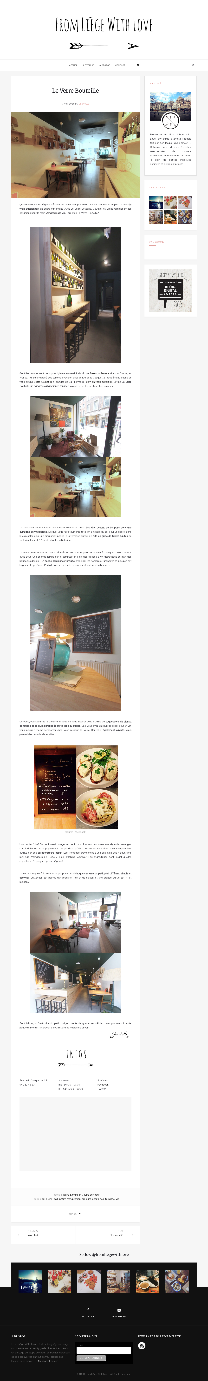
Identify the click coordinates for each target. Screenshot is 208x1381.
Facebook (102, 1084)
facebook (80, 831)
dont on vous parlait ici (99, 381)
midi (56, 1198)
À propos (104, 65)
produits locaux (90, 1198)
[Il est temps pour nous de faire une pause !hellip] (156, 202)
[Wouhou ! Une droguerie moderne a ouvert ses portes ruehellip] (156, 217)
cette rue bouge (43, 381)
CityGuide (88, 65)
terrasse (110, 1198)
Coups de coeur (90, 1194)
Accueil (73, 65)
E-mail (80, 1345)
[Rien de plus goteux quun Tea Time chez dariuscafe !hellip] (170, 217)
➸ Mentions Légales (46, 1361)
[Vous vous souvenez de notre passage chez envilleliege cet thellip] (185, 202)
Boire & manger (72, 1194)
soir (102, 1198)
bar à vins (47, 1198)
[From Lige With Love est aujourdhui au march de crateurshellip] (170, 202)
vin (117, 1198)
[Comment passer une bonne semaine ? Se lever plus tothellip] (185, 217)
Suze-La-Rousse (99, 373)
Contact (120, 65)
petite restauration (70, 1198)
